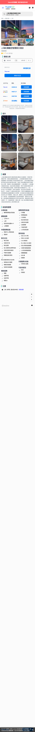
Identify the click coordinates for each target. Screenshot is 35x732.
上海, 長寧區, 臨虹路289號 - (14, 289)
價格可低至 (17, 75)
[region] (17, 299)
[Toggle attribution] (32, 305)
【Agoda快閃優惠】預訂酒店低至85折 (17, 2)
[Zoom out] (31, 297)
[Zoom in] (31, 294)
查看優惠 (26, 87)
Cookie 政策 (26, 730)
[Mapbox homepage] (5, 306)
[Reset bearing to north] (31, 299)
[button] (3, 7)
